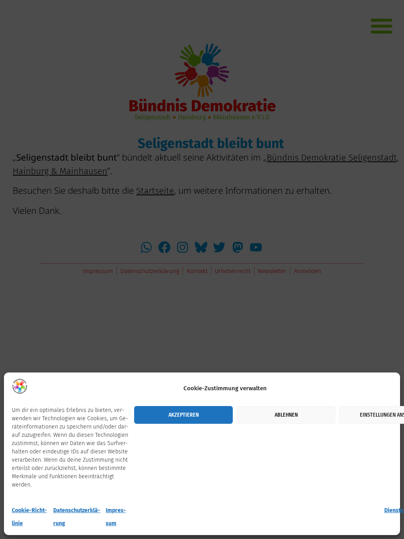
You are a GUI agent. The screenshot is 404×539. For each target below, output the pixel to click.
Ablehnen (286, 414)
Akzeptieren (183, 414)
